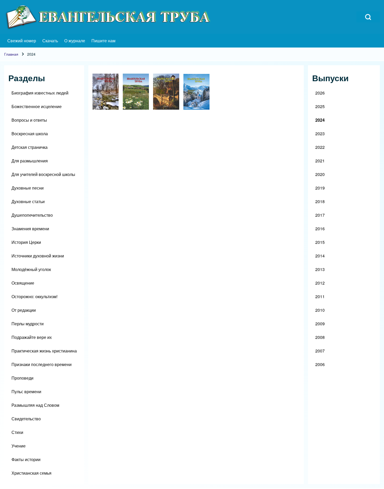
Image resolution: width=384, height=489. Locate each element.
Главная (11, 54)
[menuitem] (21, 41)
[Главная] (108, 17)
